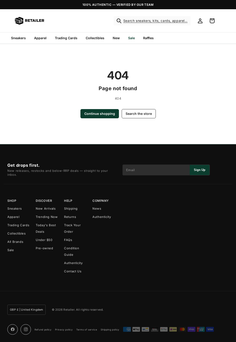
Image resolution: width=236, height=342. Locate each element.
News (96, 208)
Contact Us (72, 271)
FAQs (68, 240)
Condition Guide (71, 251)
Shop (11, 200)
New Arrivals (46, 208)
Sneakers (18, 38)
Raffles (148, 38)
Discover (44, 200)
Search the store (139, 114)
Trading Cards (66, 38)
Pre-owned (44, 248)
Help (68, 200)
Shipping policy (110, 329)
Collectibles (95, 38)
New (116, 38)
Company (100, 200)
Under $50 (44, 240)
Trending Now (47, 217)
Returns (70, 217)
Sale (131, 38)
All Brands (15, 242)
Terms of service (86, 329)
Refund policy (43, 329)
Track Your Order (72, 228)
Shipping (71, 208)
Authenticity (73, 263)
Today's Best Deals (46, 228)
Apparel (40, 38)
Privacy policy (64, 329)
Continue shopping (99, 114)
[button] (152, 20)
